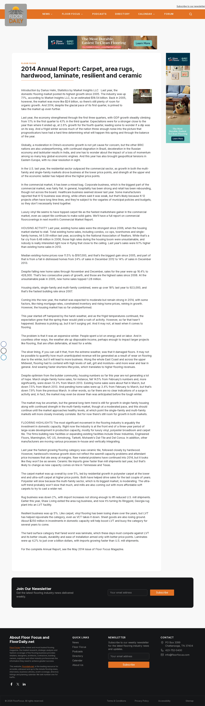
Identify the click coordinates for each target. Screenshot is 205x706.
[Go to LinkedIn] (24, 683)
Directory (122, 14)
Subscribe (162, 592)
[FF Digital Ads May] (102, 42)
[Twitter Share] (3, 351)
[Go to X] (18, 683)
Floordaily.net (28, 666)
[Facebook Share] (3, 344)
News (46, 14)
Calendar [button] (145, 14)
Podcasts (99, 14)
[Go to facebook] (12, 683)
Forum (168, 14)
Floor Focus (71, 14)
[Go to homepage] (16, 15)
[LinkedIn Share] (3, 357)
